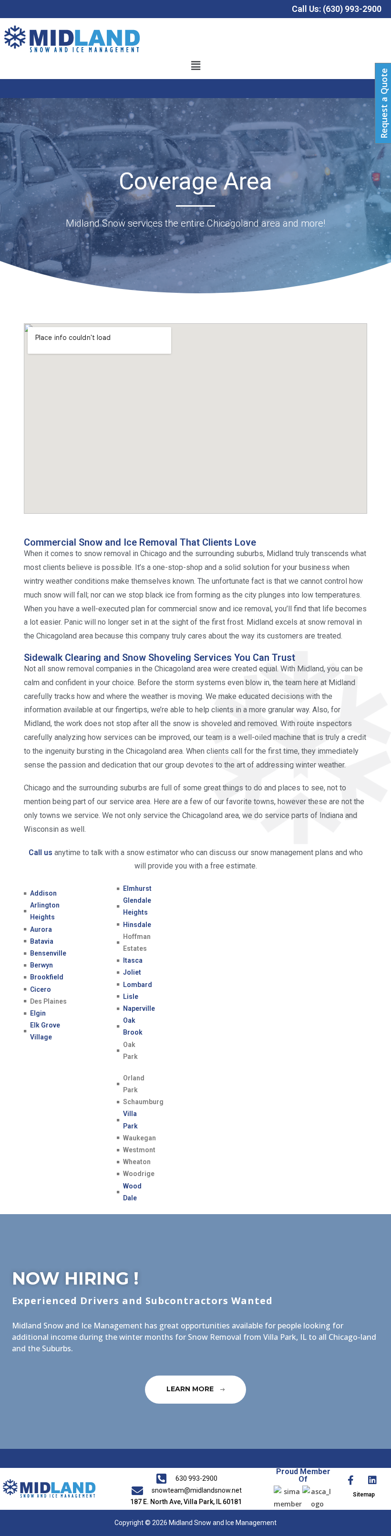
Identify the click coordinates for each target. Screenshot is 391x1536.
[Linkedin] (372, 1480)
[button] (195, 65)
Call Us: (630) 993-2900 (336, 9)
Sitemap (364, 1494)
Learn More (191, 1389)
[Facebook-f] (350, 1480)
